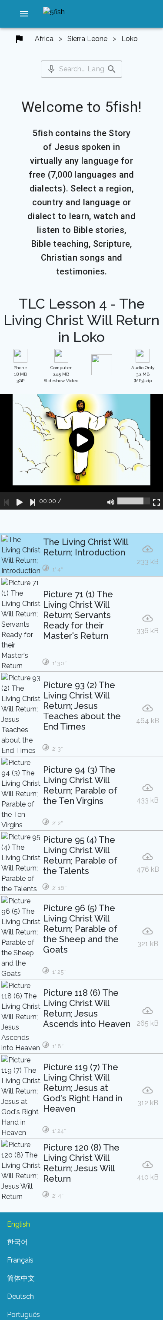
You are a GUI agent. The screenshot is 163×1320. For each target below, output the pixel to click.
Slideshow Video (61, 374)
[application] (81, 452)
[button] (24, 14)
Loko (129, 39)
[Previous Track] (6, 501)
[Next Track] (32, 501)
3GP (20, 374)
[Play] (19, 501)
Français (20, 1260)
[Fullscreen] (156, 501)
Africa (44, 39)
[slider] (133, 500)
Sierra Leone (87, 39)
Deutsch (20, 1296)
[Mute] (110, 501)
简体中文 (21, 1278)
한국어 (17, 1242)
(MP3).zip (142, 374)
